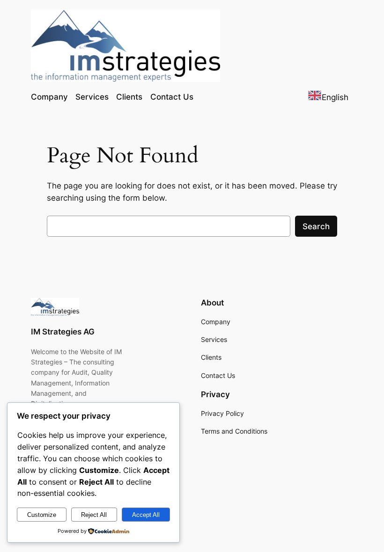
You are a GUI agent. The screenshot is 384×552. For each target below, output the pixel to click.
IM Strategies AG (63, 331)
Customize (41, 514)
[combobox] (328, 97)
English (335, 97)
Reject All (94, 514)
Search (316, 226)
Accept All (146, 514)
